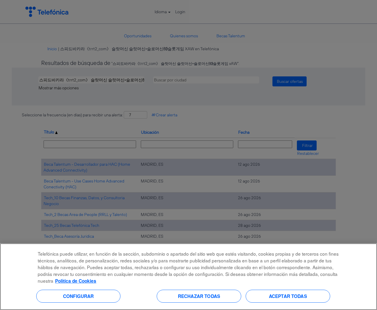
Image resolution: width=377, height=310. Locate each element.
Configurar (78, 296)
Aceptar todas (288, 296)
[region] (188, 276)
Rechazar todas (199, 296)
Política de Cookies (75, 281)
